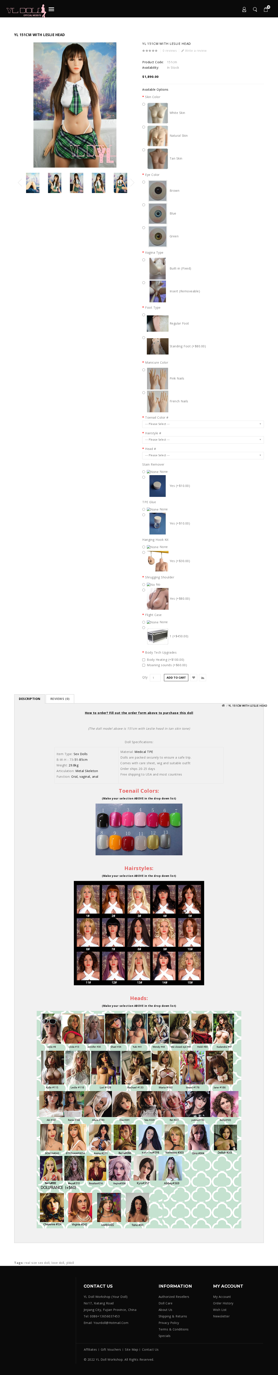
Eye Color (152, 175)
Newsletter (221, 1316)
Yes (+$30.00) (179, 561)
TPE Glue (149, 502)
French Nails (178, 401)
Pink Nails (176, 378)
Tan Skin (175, 158)
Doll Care (166, 1303)
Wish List (220, 1310)
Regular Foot (179, 323)
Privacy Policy (169, 1323)
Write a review (195, 50)
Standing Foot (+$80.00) (187, 346)
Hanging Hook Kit (155, 540)
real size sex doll (37, 1263)
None (163, 471)
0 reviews (170, 50)
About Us (165, 1310)
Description (29, 699)
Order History (223, 1303)
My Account (244, 10)
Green (174, 236)
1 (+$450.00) (179, 636)
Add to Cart (176, 677)
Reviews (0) (60, 699)
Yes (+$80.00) (179, 598)
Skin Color (152, 97)
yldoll (70, 1263)
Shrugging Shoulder (159, 577)
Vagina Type (154, 253)
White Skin (177, 113)
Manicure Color (156, 363)
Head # (150, 449)
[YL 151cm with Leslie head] (75, 105)
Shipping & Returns (173, 1316)
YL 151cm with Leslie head (247, 705)
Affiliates (90, 1349)
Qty (145, 677)
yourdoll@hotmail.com (110, 1323)
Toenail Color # (157, 417)
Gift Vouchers (111, 1349)
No (158, 584)
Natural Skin (178, 135)
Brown (174, 190)
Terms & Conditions (174, 1329)
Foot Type (153, 308)
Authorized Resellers (174, 1297)
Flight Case (153, 615)
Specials (165, 1336)
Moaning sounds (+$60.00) (167, 665)
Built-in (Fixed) (180, 268)
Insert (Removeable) (184, 291)
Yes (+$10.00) (179, 486)
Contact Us (150, 1349)
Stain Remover (153, 464)
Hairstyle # (153, 433)
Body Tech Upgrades (161, 652)
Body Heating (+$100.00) (165, 660)
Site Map (131, 1349)
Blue (172, 213)
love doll (57, 1263)
